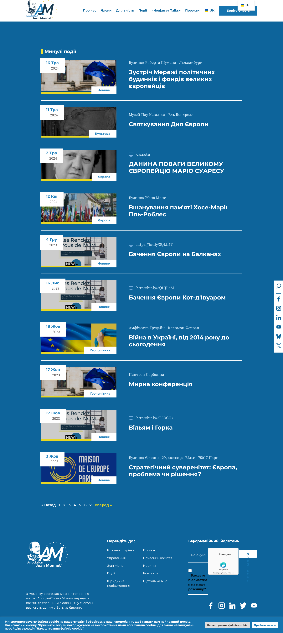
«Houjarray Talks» (166, 10)
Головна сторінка (120, 550)
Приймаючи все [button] (265, 625)
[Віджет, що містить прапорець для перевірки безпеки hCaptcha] (223, 561)
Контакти (150, 573)
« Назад (48, 505)
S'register (248, 555)
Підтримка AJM (155, 581)
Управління (116, 558)
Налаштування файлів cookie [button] (227, 625)
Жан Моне (115, 565)
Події (143, 10)
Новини (149, 565)
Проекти (192, 10)
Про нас (149, 550)
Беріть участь (238, 10)
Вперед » (103, 505)
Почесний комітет (157, 558)
